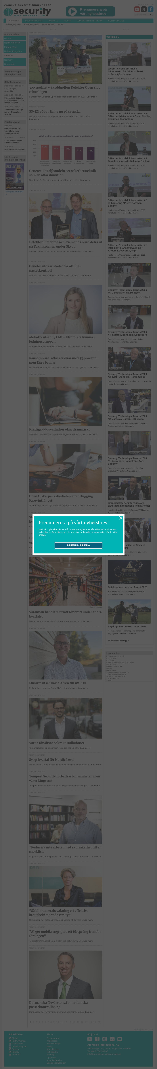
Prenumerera (78, 545)
